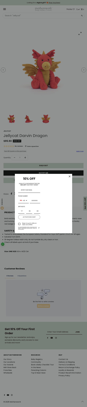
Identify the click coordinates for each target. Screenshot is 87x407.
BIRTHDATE (21, 206)
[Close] (69, 176)
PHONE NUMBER (23, 196)
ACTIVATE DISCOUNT (29, 217)
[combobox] (23, 200)
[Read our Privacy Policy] (39, 227)
